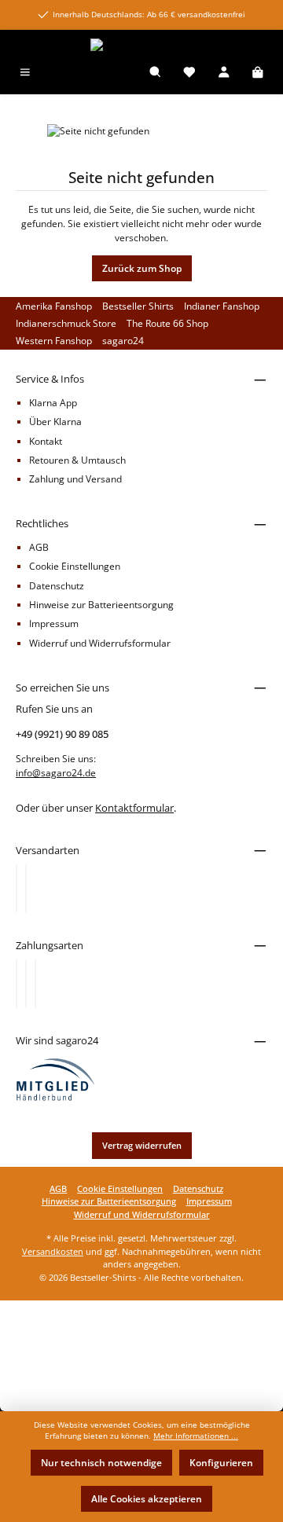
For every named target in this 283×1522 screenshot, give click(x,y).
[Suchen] (155, 73)
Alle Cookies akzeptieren (146, 1498)
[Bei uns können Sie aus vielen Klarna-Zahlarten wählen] (16, 983)
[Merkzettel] (189, 73)
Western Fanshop (54, 340)
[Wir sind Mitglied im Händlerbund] (56, 1078)
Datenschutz (56, 585)
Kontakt (45, 441)
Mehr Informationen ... (195, 1436)
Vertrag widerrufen (142, 1145)
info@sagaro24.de (56, 772)
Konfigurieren (221, 1462)
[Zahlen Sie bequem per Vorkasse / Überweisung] (26, 983)
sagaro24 (123, 340)
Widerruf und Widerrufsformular (100, 643)
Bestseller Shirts (138, 306)
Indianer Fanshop (221, 306)
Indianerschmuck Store (66, 323)
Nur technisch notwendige (101, 1462)
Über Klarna (55, 421)
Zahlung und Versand (75, 479)
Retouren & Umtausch (77, 460)
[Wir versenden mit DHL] (16, 888)
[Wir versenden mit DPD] (26, 888)
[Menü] (25, 73)
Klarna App (53, 402)
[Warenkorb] (258, 73)
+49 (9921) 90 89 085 (62, 734)
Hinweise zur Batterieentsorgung (101, 604)
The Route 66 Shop (167, 323)
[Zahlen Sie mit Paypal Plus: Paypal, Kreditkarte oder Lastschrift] (35, 983)
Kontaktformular (134, 808)
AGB (39, 547)
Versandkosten (52, 1251)
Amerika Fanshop (54, 306)
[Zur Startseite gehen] (141, 45)
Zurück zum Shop (142, 268)
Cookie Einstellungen (74, 566)
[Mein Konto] (224, 73)
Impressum (54, 623)
